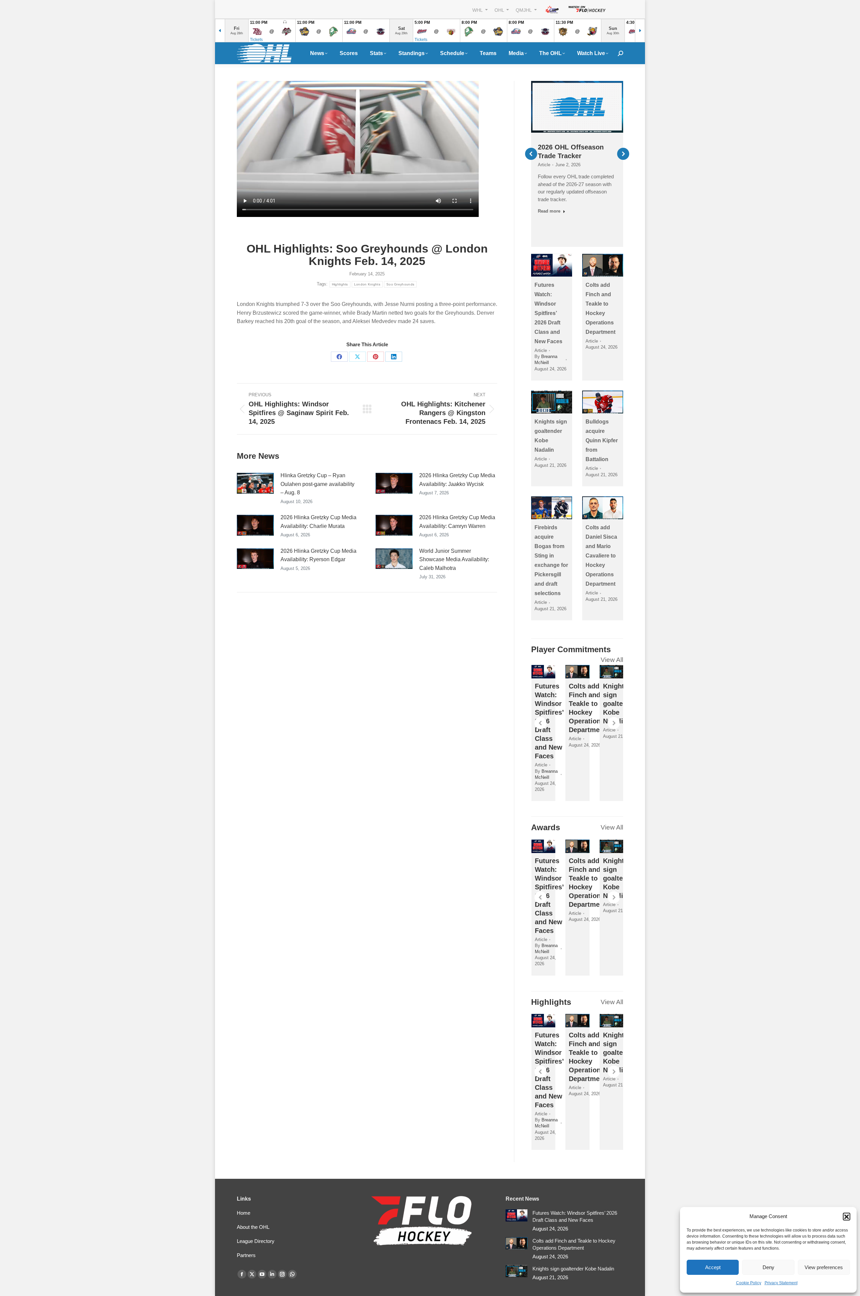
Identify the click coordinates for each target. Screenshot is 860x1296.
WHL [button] (478, 9)
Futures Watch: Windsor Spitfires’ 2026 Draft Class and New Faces (548, 313)
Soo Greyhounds (400, 284)
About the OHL (253, 1227)
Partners (246, 1255)
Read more (549, 211)
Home (243, 1213)
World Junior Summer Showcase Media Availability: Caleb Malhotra (454, 559)
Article (544, 164)
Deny (768, 1267)
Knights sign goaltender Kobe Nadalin (620, 703)
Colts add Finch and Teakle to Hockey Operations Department (573, 1244)
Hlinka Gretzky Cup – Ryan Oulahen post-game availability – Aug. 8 (317, 484)
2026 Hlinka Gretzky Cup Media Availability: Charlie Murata (318, 522)
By (545, 359)
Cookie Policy (748, 1283)
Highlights (340, 284)
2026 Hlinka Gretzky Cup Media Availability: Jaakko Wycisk (457, 480)
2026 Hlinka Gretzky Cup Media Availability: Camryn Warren (457, 522)
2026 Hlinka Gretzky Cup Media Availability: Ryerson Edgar (318, 555)
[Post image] (255, 483)
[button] (846, 1216)
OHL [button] (499, 9)
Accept (713, 1267)
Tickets (256, 39)
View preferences (824, 1267)
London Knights (367, 284)
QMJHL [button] (524, 9)
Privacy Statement (781, 1283)
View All (612, 659)
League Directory (255, 1241)
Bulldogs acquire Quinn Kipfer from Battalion (602, 440)
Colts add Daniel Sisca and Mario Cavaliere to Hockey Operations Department (601, 556)
